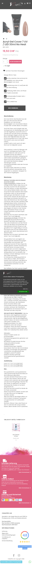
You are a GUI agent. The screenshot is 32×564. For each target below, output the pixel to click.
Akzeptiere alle (23, 291)
